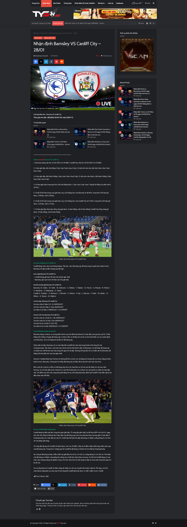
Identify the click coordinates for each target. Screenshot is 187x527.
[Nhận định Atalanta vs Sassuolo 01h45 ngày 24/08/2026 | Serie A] (80, 144)
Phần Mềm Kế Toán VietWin (85, 3)
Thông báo (68, 3)
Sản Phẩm (57, 3)
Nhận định (43, 33)
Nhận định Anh (49, 38)
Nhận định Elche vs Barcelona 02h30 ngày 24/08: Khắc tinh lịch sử (58, 132)
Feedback (119, 3)
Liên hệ (110, 3)
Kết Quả (101, 3)
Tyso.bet (63, 523)
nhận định (41, 160)
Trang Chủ (35, 3)
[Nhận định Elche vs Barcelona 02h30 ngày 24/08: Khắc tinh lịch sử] (40, 132)
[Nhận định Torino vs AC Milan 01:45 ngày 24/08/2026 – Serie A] (40, 144)
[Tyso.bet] (46, 13)
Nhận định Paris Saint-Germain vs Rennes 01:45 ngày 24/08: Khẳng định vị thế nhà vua (99, 132)
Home (37, 33)
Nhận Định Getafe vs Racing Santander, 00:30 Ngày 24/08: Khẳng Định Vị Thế (143, 135)
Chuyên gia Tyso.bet (41, 56)
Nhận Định (46, 3)
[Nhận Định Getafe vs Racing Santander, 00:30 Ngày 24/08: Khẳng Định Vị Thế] (126, 136)
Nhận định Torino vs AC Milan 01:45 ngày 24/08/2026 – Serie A (143, 114)
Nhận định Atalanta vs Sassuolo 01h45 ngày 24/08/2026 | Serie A (85, 21)
